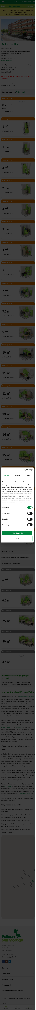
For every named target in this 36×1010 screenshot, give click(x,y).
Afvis (17, 538)
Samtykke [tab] (6, 475)
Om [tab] (28, 475)
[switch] (29, 513)
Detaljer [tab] (17, 475)
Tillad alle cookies (17, 533)
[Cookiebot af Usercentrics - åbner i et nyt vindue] (24, 470)
